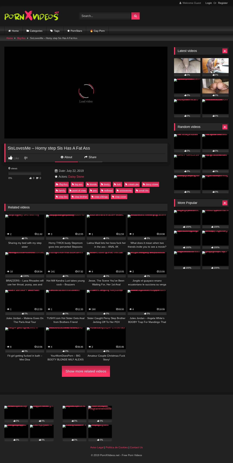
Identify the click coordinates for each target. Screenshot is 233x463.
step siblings (101, 196)
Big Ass (21, 38)
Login (209, 2)
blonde (93, 184)
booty (107, 184)
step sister (120, 196)
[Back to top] (222, 452)
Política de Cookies (117, 447)
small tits (144, 190)
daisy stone (152, 184)
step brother (81, 196)
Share (92, 157)
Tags (57, 30)
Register (223, 2)
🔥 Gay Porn (97, 30)
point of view (79, 190)
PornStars (76, 30)
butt (119, 184)
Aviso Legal (97, 447)
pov (95, 190)
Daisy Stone (76, 176)
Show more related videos (86, 371)
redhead (108, 190)
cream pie (133, 184)
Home (15, 30)
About (68, 157)
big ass (78, 184)
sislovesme (126, 190)
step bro (63, 196)
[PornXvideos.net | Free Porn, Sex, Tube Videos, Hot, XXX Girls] (31, 16)
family (62, 190)
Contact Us (136, 447)
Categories (36, 30)
